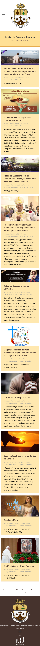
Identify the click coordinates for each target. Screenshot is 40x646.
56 (31, 589)
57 (36, 589)
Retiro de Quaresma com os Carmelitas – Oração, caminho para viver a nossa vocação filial (20, 179)
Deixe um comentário (26, 80)
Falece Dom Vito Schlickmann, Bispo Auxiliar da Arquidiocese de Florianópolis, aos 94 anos (19, 228)
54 (22, 589)
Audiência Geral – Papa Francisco (19, 566)
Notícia (12, 124)
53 (17, 589)
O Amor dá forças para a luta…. (18, 397)
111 (19, 592)
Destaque (7, 78)
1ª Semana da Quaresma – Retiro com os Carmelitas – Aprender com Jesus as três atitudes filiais (20, 71)
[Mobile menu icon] (3, 15)
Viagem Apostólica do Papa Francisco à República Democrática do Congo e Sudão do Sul (20, 353)
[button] (20, 631)
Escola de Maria (11, 520)
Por (20, 78)
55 (26, 589)
